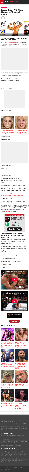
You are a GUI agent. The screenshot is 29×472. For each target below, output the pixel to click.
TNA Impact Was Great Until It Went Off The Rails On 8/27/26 (20, 365)
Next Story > (14, 321)
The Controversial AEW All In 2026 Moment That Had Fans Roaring (20, 344)
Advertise (15, 467)
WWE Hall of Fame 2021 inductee (10, 42)
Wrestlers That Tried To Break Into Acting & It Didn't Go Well (7, 385)
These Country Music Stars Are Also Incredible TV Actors (7, 132)
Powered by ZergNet (24, 325)
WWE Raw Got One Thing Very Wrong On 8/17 (7, 405)
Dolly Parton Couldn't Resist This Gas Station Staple (21, 132)
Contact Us (21, 467)
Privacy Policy (8, 467)
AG (8, 17)
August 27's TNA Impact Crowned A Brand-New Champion (7, 364)
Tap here (7, 211)
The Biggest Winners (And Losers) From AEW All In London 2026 (7, 344)
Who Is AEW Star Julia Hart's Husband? (21, 385)
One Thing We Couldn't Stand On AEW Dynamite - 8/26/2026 (20, 406)
